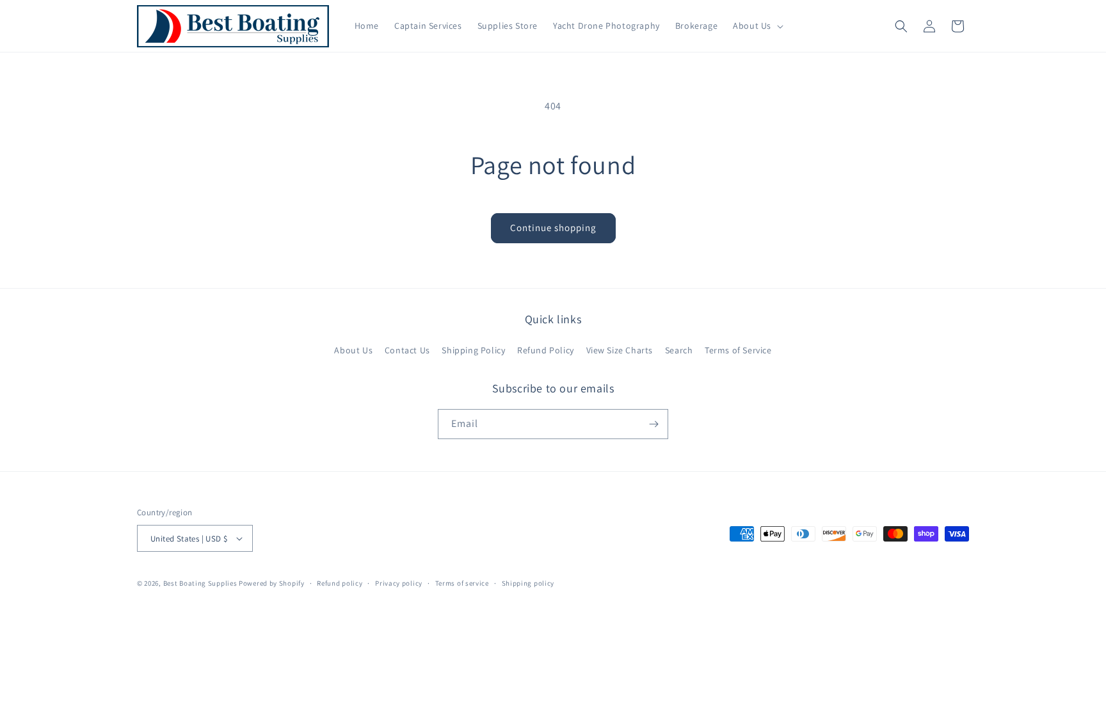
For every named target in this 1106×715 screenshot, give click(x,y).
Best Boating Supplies (200, 583)
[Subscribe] (653, 424)
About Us (353, 350)
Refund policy (339, 583)
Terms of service (462, 583)
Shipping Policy (473, 350)
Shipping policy (528, 583)
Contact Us (407, 350)
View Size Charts (619, 350)
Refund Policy (545, 350)
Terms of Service (738, 350)
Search (679, 350)
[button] (757, 25)
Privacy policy (398, 583)
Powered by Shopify (272, 583)
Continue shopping (553, 227)
